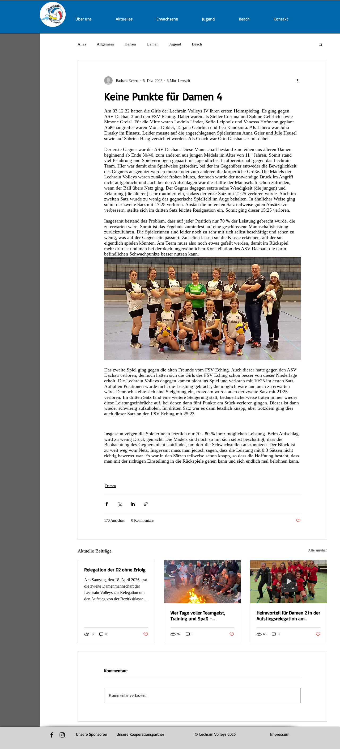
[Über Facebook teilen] (106, 504)
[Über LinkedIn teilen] (132, 504)
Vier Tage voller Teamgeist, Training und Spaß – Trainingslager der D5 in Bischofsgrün (198, 615)
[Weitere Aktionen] (297, 80)
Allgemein (105, 44)
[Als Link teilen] (145, 504)
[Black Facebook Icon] (51, 734)
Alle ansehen (317, 550)
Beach (197, 44)
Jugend (175, 44)
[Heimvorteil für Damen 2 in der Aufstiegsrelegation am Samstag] (288, 581)
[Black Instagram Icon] (62, 734)
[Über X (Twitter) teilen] (119, 504)
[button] (320, 44)
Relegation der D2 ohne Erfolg (115, 569)
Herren (130, 44)
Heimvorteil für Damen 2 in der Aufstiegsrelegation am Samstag (288, 615)
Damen (153, 44)
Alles (82, 44)
